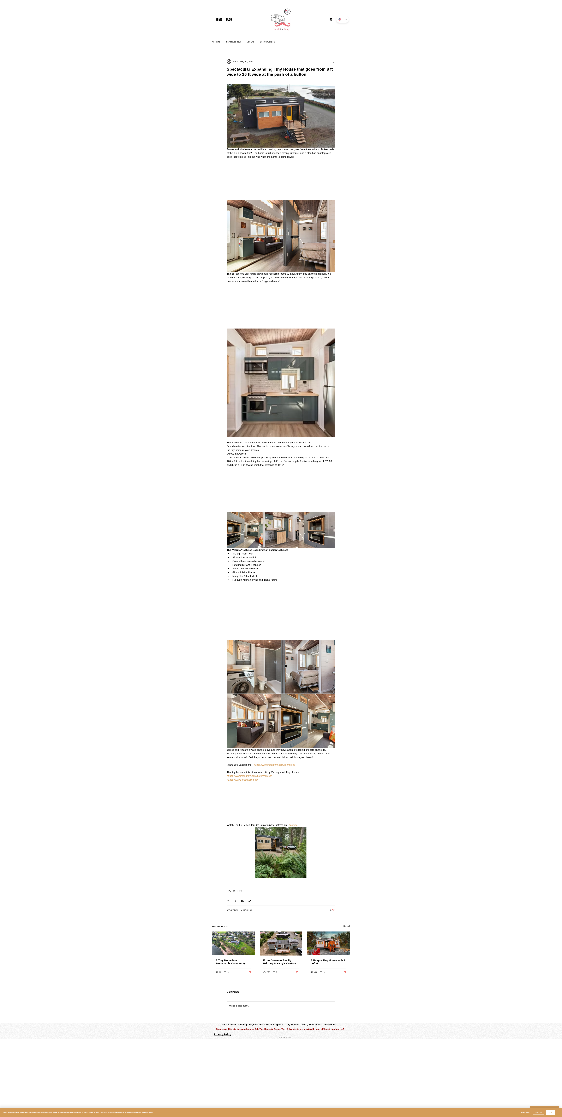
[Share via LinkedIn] (242, 900)
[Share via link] (249, 900)
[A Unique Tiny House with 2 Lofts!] (328, 943)
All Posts (216, 42)
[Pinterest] (331, 19)
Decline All (538, 1112)
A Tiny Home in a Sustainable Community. (231, 962)
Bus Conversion (267, 42)
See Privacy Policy (147, 1112)
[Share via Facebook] (228, 900)
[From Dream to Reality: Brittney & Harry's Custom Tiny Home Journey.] (281, 943)
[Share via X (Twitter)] (235, 900)
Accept (550, 1112)
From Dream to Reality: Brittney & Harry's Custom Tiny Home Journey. (279, 962)
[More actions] (333, 61)
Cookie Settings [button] (525, 1112)
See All (346, 926)
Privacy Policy (222, 1034)
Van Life (250, 42)
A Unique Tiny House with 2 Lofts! (328, 962)
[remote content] (281, 177)
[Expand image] (245, 530)
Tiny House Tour (233, 42)
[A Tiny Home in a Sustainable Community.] (233, 943)
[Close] (558, 1112)
